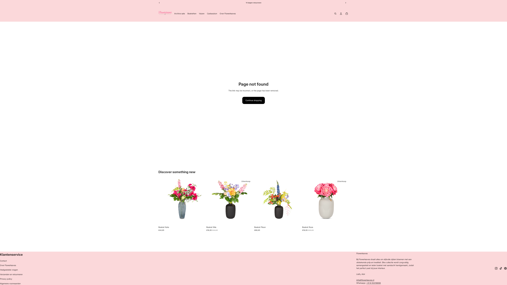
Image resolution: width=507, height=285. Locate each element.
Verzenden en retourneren (11, 274)
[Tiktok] (500, 268)
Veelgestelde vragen (9, 270)
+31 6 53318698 (373, 283)
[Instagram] (496, 268)
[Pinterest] (505, 268)
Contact (3, 261)
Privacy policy (6, 279)
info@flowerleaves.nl (365, 280)
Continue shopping (253, 100)
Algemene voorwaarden (10, 283)
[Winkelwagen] (347, 13)
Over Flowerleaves (8, 265)
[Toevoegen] (200, 220)
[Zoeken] (335, 13)
